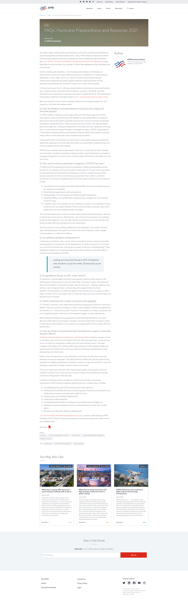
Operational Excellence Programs (137, 2)
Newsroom (118, 8)
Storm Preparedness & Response (93, 435)
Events (108, 8)
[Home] (47, 8)
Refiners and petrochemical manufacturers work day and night (65, 337)
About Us (99, 2)
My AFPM (143, 8)
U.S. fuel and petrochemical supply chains (92, 97)
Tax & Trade (67, 466)
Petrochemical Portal (48, 587)
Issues (99, 8)
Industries (89, 8)
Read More (45, 522)
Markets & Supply (46, 438)
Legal (79, 587)
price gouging (78, 443)
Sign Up (133, 555)
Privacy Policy (82, 583)
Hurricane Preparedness (63, 443)
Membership (109, 2)
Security (43, 435)
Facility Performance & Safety (59, 435)
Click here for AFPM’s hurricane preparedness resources (61, 415)
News (144, 522)
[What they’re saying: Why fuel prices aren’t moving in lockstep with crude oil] (57, 475)
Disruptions (76, 435)
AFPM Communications (54, 41)
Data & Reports (120, 2)
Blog (49, 15)
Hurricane (48, 443)
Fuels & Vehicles (55, 466)
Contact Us (81, 579)
